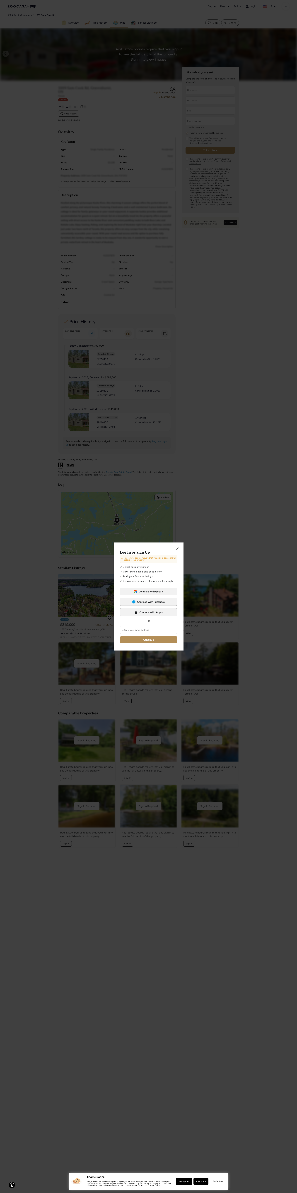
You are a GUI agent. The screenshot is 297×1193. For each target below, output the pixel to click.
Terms (140, 1185)
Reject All (201, 1181)
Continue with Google (151, 591)
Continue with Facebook (151, 601)
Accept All (184, 1181)
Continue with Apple (151, 612)
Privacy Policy (154, 1185)
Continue (148, 639)
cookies (97, 1181)
